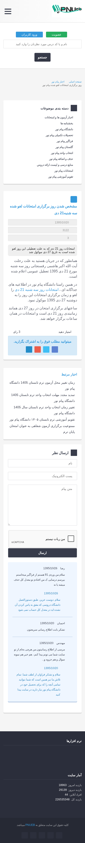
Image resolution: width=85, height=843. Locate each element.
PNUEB (30, 825)
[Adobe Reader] (72, 754)
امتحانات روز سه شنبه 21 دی (36, 290)
